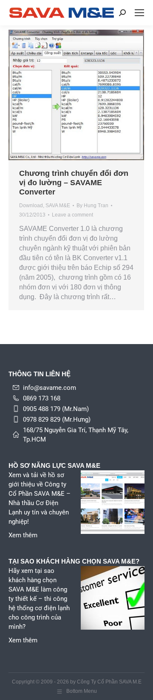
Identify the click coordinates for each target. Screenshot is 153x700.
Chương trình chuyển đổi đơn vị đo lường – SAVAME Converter (73, 182)
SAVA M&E (57, 205)
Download (31, 205)
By (92, 205)
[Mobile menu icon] (139, 13)
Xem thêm (22, 535)
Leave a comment (72, 215)
